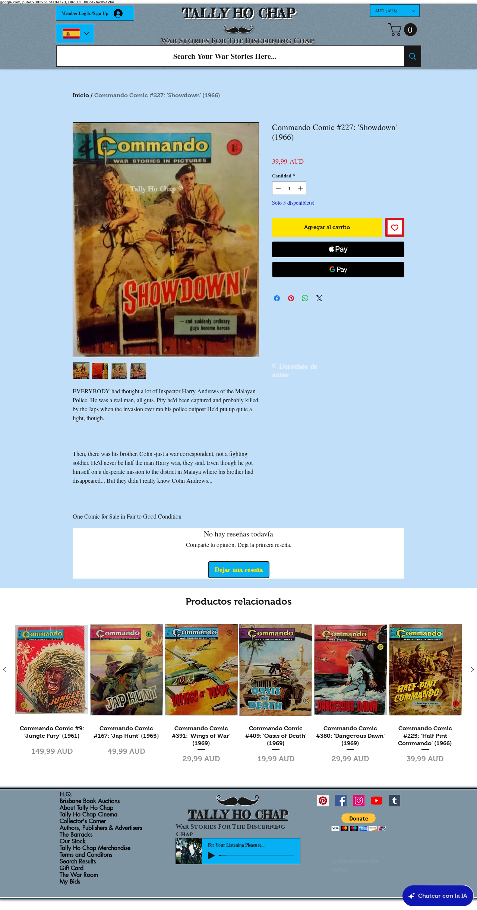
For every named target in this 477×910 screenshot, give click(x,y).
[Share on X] (319, 298)
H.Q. (66, 794)
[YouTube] (376, 800)
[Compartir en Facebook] (276, 298)
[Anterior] (4, 669)
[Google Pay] (338, 269)
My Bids (70, 881)
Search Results (78, 861)
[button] (395, 10)
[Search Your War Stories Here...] (412, 56)
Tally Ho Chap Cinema (88, 814)
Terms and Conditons (86, 854)
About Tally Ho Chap (86, 807)
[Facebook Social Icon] (341, 800)
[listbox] (395, 10)
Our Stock (73, 841)
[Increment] (301, 188)
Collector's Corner (83, 821)
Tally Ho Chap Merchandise (95, 848)
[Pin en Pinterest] (291, 298)
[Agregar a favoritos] (395, 227)
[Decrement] (277, 188)
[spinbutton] (289, 188)
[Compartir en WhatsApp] (305, 298)
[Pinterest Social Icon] (323, 800)
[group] (238, 693)
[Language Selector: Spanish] (75, 33)
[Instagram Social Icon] (358, 800)
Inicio (81, 95)
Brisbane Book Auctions (90, 801)
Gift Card (71, 868)
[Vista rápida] (51, 670)
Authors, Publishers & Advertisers (101, 828)
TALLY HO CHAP (238, 13)
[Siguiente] (472, 669)
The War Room (79, 875)
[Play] (211, 855)
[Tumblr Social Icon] (394, 800)
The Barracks (76, 834)
